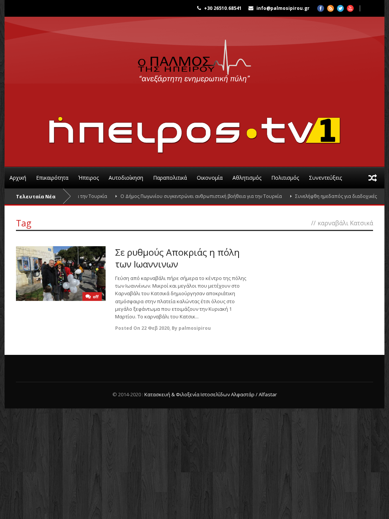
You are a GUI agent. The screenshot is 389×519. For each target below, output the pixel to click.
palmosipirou (195, 328)
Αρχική (17, 177)
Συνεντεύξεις (325, 177)
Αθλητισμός (246, 177)
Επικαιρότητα (52, 177)
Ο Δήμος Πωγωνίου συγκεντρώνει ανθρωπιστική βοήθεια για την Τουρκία (190, 196)
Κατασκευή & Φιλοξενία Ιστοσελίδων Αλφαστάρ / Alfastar (210, 394)
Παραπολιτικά (170, 177)
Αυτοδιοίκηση (126, 177)
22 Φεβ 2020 (155, 328)
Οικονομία (210, 177)
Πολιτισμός (285, 177)
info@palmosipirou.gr (283, 8)
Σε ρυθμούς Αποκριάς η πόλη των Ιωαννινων (177, 258)
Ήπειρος (88, 177)
